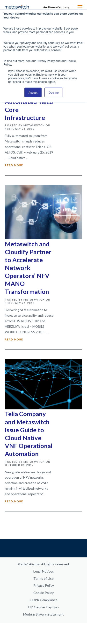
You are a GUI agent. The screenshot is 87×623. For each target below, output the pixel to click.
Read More (14, 165)
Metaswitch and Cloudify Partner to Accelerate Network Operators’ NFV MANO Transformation (28, 267)
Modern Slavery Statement (43, 614)
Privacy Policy (43, 585)
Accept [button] (33, 92)
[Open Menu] (80, 7)
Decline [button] (54, 92)
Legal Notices (43, 571)
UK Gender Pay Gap (43, 607)
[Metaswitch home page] (17, 7)
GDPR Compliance (44, 600)
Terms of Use (43, 578)
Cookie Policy (43, 593)
